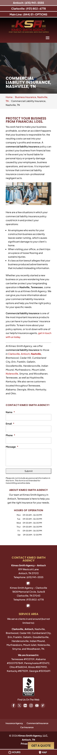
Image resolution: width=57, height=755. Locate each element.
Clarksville (14, 353)
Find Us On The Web (28, 699)
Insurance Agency (14, 723)
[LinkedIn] (25, 705)
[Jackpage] (42, 705)
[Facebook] (13, 705)
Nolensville (12, 373)
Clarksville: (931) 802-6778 (28, 8)
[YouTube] (36, 705)
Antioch (25, 353)
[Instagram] (31, 705)
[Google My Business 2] (28, 583)
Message (12, 446)
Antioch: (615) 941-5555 (28, 2)
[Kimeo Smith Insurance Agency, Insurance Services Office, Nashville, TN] (28, 686)
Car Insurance (27, 727)
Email (10, 423)
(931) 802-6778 (35, 599)
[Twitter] (19, 705)
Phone (10, 435)
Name (10, 412)
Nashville (36, 353)
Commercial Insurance (37, 723)
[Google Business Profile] (28, 605)
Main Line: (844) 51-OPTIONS (28, 14)
